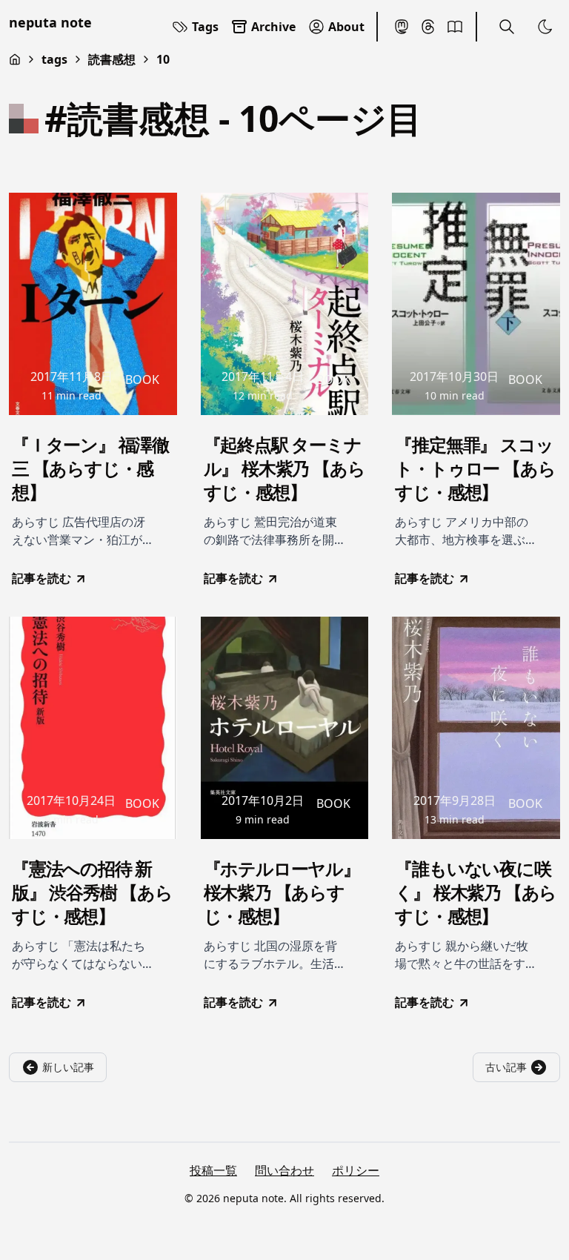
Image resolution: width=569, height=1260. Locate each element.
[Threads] (428, 27)
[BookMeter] (455, 27)
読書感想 (112, 59)
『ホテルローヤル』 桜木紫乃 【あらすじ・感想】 (282, 892)
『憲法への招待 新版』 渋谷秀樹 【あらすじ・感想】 (92, 892)
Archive (273, 27)
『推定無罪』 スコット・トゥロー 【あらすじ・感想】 (475, 468)
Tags (205, 27)
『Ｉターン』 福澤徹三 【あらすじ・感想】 (90, 468)
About (346, 27)
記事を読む (41, 578)
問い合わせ (284, 1170)
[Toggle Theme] (545, 27)
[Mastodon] (401, 27)
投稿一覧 (213, 1170)
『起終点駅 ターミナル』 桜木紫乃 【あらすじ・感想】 (284, 468)
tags (54, 59)
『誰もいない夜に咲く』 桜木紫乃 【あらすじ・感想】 (475, 892)
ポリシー (355, 1170)
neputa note (50, 22)
